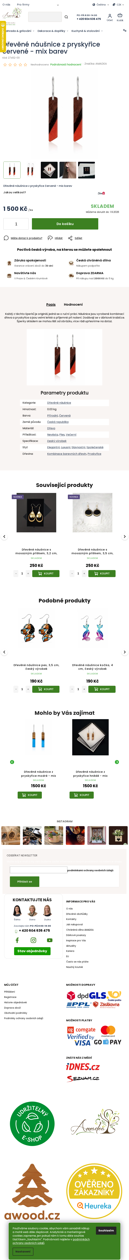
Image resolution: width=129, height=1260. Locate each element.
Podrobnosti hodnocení (65, 64)
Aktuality (70, 944)
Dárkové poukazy (75, 933)
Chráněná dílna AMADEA (78, 928)
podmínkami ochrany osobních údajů (89, 869)
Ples (60, 433)
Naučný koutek (73, 965)
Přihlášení (9, 990)
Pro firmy (23, 5)
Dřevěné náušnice (58, 401)
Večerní (69, 433)
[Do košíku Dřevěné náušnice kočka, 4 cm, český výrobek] (102, 686)
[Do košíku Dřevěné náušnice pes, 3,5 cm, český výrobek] (45, 686)
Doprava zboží (12, 1006)
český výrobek (55, 439)
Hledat (63, 17)
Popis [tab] (49, 302)
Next (123, 534)
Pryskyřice (93, 452)
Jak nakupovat (73, 923)
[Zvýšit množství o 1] (23, 223)
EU (66, 955)
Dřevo (50, 426)
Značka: (95, 64)
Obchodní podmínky (15, 1011)
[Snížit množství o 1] (9, 223)
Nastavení (21, 1251)
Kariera (69, 949)
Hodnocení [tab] (72, 302)
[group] (33, 758)
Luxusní (64, 445)
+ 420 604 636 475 (33, 929)
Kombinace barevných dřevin (65, 452)
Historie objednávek (15, 1001)
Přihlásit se (23, 880)
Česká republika (56, 420)
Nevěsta (51, 433)
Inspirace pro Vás (75, 939)
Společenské (93, 445)
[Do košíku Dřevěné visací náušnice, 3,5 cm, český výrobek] (100, 570)
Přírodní (51, 413)
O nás (6, 5)
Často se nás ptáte (76, 960)
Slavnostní (77, 445)
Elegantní (52, 445)
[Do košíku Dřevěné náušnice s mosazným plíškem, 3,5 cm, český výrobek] (45, 570)
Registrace (10, 995)
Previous (5, 534)
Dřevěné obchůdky (76, 912)
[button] (33, 785)
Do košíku (65, 222)
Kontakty (70, 917)
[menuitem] (19, 31)
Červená (63, 413)
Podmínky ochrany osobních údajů (23, 1016)
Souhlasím (105, 1230)
